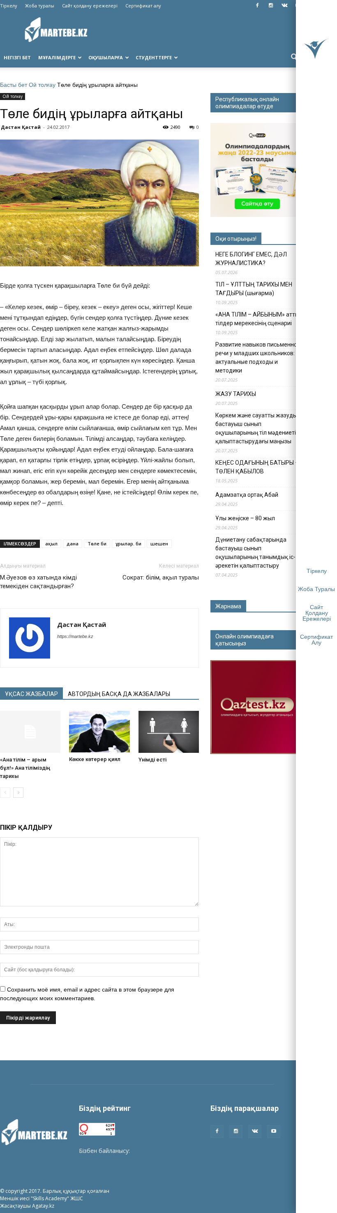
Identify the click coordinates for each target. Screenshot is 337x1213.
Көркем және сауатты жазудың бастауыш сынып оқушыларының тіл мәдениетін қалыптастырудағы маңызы (257, 428)
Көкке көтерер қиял (94, 759)
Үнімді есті (152, 760)
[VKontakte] (284, 6)
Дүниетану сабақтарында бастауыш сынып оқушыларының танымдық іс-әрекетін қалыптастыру (255, 552)
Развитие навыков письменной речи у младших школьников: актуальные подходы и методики (257, 357)
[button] (294, 58)
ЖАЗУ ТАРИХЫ (235, 394)
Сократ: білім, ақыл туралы (160, 577)
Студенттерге (154, 57)
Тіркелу (8, 5)
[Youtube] (273, 1131)
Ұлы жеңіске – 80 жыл (245, 518)
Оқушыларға (105, 57)
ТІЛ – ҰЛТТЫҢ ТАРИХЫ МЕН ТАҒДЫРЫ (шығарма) (253, 288)
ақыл (51, 543)
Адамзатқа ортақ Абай (246, 494)
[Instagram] (271, 6)
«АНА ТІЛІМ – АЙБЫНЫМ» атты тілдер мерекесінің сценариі (257, 318)
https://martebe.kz (75, 636)
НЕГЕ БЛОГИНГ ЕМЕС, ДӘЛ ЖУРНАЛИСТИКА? (251, 258)
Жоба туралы (39, 5)
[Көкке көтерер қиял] (99, 731)
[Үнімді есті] (168, 731)
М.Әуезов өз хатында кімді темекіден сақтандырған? (38, 582)
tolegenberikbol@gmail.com (116, 1159)
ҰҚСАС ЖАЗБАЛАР (31, 694)
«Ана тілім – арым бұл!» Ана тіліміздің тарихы (25, 768)
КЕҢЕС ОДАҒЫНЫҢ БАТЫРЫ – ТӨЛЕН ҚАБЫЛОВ (257, 467)
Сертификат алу (143, 5)
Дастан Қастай (21, 127)
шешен (159, 543)
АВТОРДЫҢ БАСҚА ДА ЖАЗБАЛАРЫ (119, 694)
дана (72, 543)
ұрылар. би (128, 543)
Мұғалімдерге (57, 57)
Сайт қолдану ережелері (90, 5)
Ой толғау (42, 84)
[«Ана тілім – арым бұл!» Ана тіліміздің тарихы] (30, 731)
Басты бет (13, 84)
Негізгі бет (17, 57)
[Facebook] (257, 6)
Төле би (97, 543)
